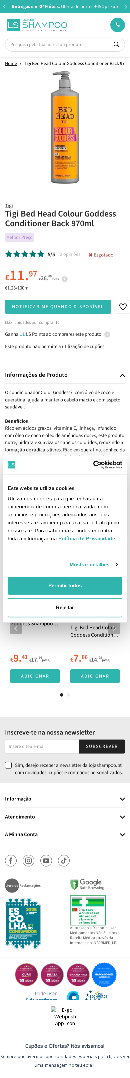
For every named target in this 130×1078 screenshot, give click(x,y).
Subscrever (102, 746)
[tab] (65, 375)
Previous (4, 6)
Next (126, 6)
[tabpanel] (35, 623)
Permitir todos (65, 585)
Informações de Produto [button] (36, 375)
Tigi (9, 205)
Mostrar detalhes (90, 564)
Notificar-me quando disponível (58, 306)
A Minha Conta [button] (21, 835)
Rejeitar (65, 607)
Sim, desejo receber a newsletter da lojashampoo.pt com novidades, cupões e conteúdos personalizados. (69, 769)
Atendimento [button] (20, 817)
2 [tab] (68, 695)
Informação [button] (18, 799)
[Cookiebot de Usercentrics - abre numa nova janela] (93, 464)
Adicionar (35, 676)
